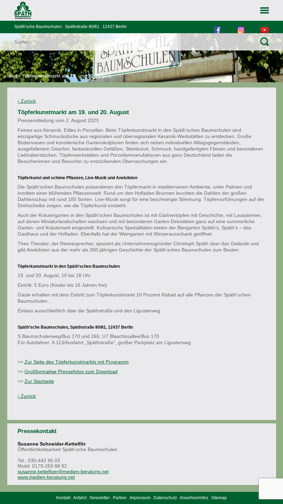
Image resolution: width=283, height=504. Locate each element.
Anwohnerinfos (194, 497)
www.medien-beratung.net (46, 477)
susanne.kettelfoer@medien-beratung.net (63, 471)
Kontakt (63, 497)
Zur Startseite (39, 381)
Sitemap (219, 497)
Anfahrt (80, 497)
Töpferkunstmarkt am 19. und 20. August (66, 76)
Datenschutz (165, 497)
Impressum (140, 497)
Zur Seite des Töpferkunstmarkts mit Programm (77, 362)
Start (12, 76)
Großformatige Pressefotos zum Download (71, 371)
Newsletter (100, 497)
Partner (120, 497)
